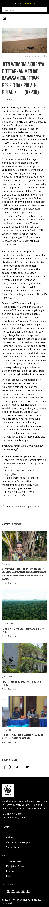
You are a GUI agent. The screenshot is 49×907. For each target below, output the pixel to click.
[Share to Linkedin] (22, 767)
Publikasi (11, 837)
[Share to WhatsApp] (16, 767)
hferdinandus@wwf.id (14, 495)
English (19, 3)
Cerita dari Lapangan (18, 842)
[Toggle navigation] (44, 19)
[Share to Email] (27, 767)
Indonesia (30, 3)
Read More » (9, 582)
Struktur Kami (14, 861)
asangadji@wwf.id (12, 474)
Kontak (10, 871)
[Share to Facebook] (4, 767)
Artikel (10, 832)
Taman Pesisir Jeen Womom (27, 506)
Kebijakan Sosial (15, 866)
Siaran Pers (12, 847)
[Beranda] (4, 19)
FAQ (8, 876)
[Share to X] (10, 767)
